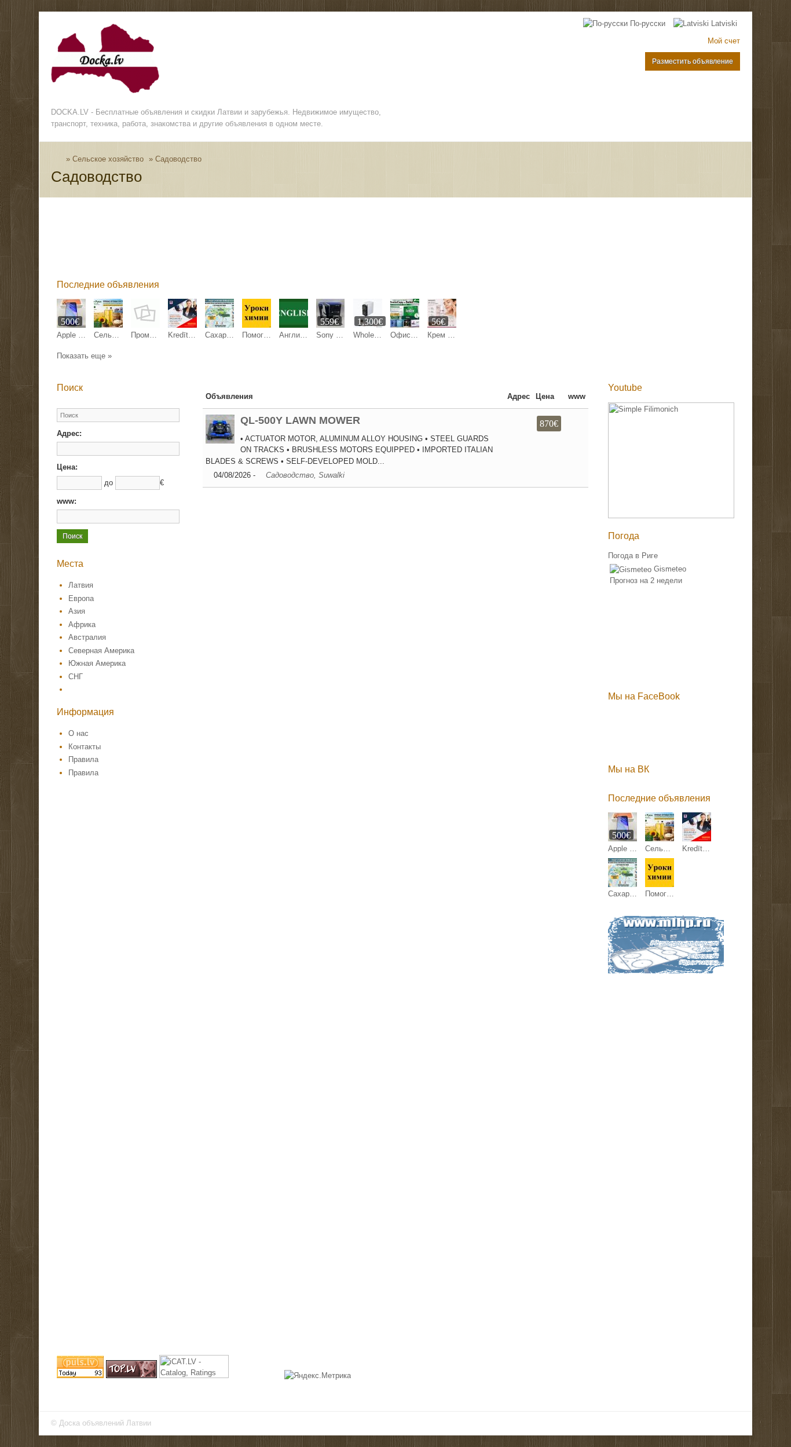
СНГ (75, 676)
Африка (82, 624)
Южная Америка (97, 663)
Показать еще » (84, 355)
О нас (78, 733)
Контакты (84, 746)
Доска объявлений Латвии (105, 1423)
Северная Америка (101, 650)
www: (66, 501)
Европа (81, 598)
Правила (83, 759)
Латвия (80, 585)
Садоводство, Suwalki (305, 475)
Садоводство (178, 159)
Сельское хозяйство (108, 159)
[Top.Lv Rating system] (131, 1375)
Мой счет (724, 40)
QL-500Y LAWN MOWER (300, 420)
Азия (76, 611)
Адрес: (69, 433)
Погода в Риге (633, 555)
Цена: (67, 467)
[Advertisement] (267, 241)
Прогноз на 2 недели (646, 580)
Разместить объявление (692, 61)
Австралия (87, 637)
